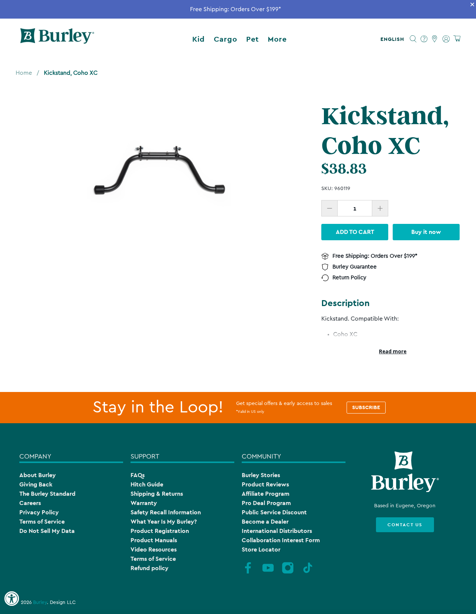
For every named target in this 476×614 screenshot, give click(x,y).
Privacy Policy (39, 512)
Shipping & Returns (157, 494)
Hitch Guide (147, 484)
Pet (252, 39)
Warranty (144, 503)
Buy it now (426, 232)
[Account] (446, 39)
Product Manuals (154, 540)
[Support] (424, 39)
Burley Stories (261, 475)
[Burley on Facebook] (248, 572)
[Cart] (456, 38)
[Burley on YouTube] (268, 572)
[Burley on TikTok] (308, 572)
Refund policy (149, 568)
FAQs (138, 475)
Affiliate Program (265, 494)
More (277, 39)
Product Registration (160, 531)
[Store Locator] (435, 39)
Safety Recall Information (166, 512)
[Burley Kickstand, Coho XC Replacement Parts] (159, 173)
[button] (394, 39)
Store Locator (261, 549)
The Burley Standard (47, 494)
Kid (198, 39)
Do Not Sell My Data (47, 531)
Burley (40, 602)
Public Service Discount (274, 512)
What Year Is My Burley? (164, 521)
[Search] (413, 39)
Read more (392, 351)
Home (24, 73)
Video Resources (154, 549)
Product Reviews (265, 484)
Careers (30, 503)
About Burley (37, 475)
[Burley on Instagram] (288, 572)
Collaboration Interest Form (281, 540)
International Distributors (277, 531)
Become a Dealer (265, 521)
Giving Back (35, 484)
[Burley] (57, 39)
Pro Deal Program (266, 503)
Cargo (225, 39)
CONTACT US (404, 525)
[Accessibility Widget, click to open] (11, 598)
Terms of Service (42, 521)
